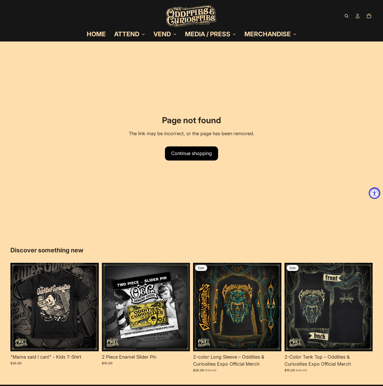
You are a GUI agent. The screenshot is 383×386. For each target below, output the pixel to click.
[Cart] (369, 16)
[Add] (182, 343)
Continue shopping (191, 153)
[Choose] (90, 343)
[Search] (346, 16)
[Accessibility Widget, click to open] (374, 193)
